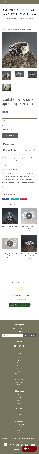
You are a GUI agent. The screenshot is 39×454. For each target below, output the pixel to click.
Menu (6, 2)
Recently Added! (19, 357)
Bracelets (19, 368)
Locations (19, 406)
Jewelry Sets (19, 382)
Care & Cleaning (19, 432)
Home (3, 29)
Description (8, 143)
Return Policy (19, 427)
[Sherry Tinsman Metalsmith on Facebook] (15, 346)
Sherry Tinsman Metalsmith (21, 438)
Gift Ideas (19, 398)
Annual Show (19, 403)
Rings (19, 371)
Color (3, 126)
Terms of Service (19, 424)
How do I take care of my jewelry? (19, 150)
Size (3, 117)
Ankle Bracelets (19, 385)
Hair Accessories (19, 374)
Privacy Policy (19, 421)
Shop (19, 395)
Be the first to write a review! (19, 305)
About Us (19, 400)
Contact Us (19, 409)
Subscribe (30, 335)
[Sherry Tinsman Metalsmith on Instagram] (24, 346)
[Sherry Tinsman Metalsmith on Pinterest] (19, 346)
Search (20, 419)
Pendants (19, 363)
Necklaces (19, 366)
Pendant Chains (19, 379)
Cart (35, 2)
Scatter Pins (19, 377)
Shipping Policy (19, 430)
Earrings (19, 360)
